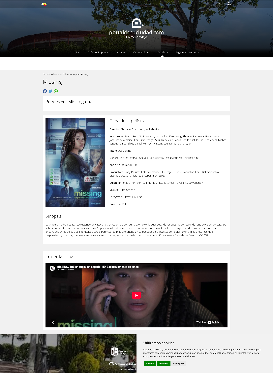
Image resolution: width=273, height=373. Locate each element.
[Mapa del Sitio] (229, 4)
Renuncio (163, 363)
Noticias (121, 52)
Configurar (178, 363)
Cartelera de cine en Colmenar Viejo (60, 74)
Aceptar (150, 363)
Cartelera (162, 52)
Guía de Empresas (98, 52)
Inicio (77, 52)
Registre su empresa (187, 52)
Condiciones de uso (119, 369)
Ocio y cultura (141, 52)
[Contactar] (220, 4)
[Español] (43, 4)
